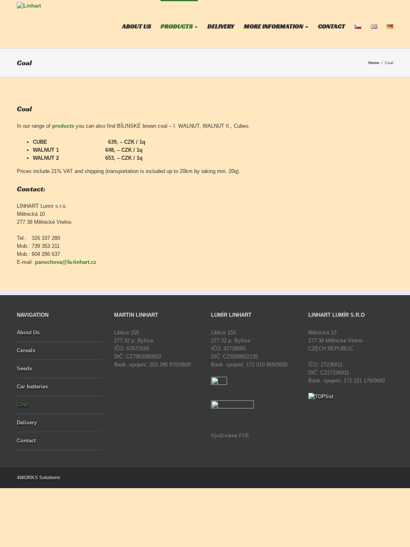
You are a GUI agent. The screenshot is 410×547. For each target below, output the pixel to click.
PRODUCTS (177, 26)
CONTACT (331, 26)
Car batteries (32, 387)
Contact (26, 441)
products (63, 126)
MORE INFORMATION (274, 26)
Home (374, 62)
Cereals (26, 351)
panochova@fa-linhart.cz (65, 262)
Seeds (24, 369)
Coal (22, 405)
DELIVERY (220, 26)
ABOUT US (136, 26)
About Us (28, 333)
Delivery (27, 423)
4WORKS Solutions (38, 478)
